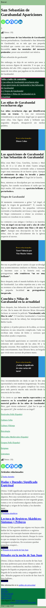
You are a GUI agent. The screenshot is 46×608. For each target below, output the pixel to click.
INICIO (4, 589)
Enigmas (4, 448)
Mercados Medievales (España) (14, 437)
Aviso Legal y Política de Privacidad (23, 602)
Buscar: (4, 2)
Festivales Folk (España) (11, 414)
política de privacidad (27, 585)
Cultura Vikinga (8, 425)
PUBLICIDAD (7, 594)
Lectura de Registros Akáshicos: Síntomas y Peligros (21, 520)
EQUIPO (4, 591)
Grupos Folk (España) (10, 442)
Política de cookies (21, 600)
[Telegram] (7, 22)
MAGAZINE (6, 598)
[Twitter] (16, 22)
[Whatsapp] (3, 22)
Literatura (5, 454)
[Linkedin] (20, 22)
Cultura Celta (7, 420)
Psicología (5, 431)
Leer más (4, 511)
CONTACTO (6, 596)
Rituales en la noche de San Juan (21, 555)
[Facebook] (12, 22)
